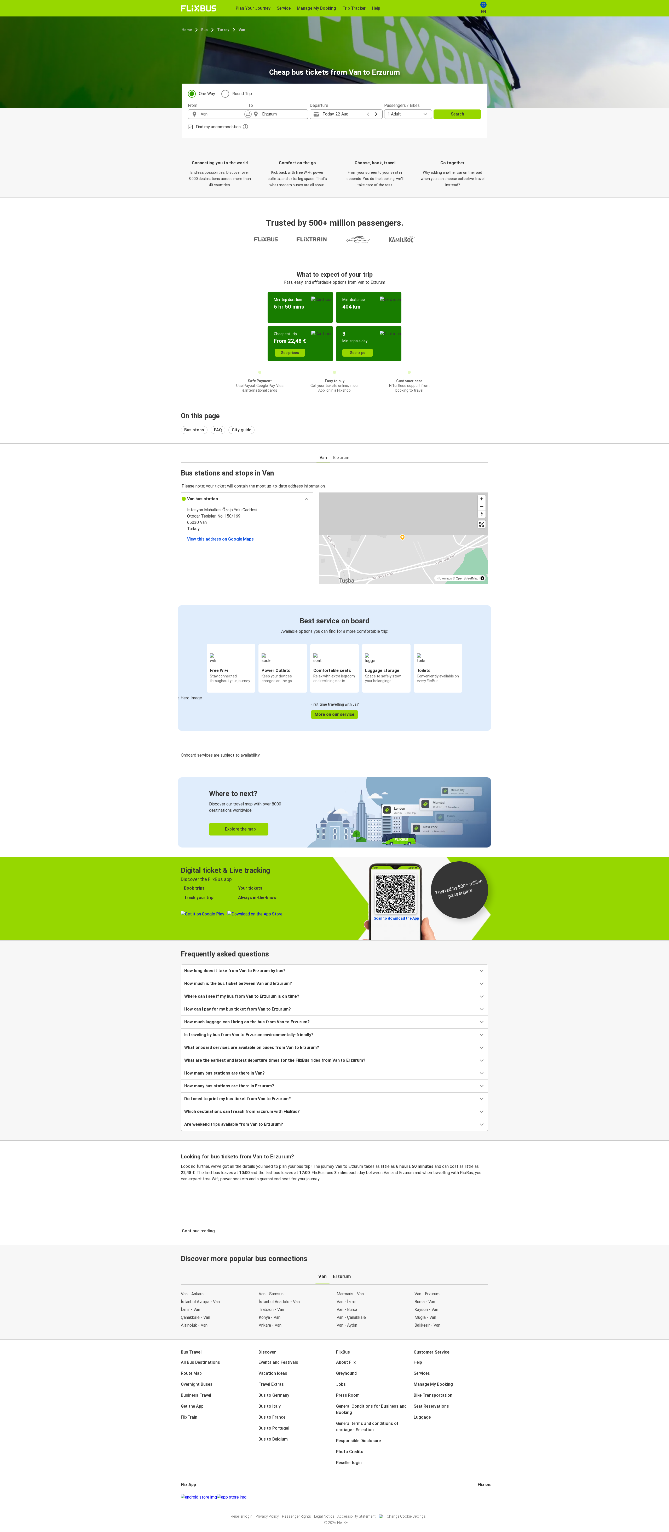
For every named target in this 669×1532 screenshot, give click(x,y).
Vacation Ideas (272, 1373)
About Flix (346, 1362)
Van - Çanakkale (351, 1317)
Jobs (341, 1384)
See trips (357, 353)
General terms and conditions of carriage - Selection (367, 1426)
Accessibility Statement (356, 1516)
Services (422, 1373)
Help (418, 1362)
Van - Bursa (347, 1309)
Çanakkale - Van (195, 1317)
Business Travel (196, 1395)
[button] (247, 499)
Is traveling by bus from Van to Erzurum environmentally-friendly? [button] (249, 1034)
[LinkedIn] (483, 1497)
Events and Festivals (278, 1362)
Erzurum (341, 457)
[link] (334, 812)
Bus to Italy (269, 1406)
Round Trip (242, 93)
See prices (290, 353)
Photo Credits (349, 1451)
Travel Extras (271, 1384)
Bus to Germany (273, 1395)
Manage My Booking (433, 1384)
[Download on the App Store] (231, 1497)
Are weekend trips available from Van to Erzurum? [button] (233, 1124)
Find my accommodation (218, 126)
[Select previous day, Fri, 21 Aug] (368, 114)
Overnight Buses (196, 1384)
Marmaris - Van (350, 1293)
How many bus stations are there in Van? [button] (224, 1073)
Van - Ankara (192, 1293)
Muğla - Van (425, 1317)
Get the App (192, 1406)
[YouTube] (481, 1497)
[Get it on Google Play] (199, 1497)
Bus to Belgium (273, 1439)
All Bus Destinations (200, 1362)
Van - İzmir (346, 1301)
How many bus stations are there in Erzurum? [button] (229, 1085)
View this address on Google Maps (220, 539)
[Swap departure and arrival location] (248, 114)
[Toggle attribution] (482, 578)
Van (242, 30)
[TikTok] (486, 1497)
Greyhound (346, 1373)
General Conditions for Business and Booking (371, 1409)
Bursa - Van (424, 1301)
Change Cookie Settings (406, 1516)
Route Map (191, 1373)
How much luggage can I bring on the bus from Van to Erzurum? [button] (247, 1021)
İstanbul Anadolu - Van (279, 1301)
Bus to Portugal (273, 1428)
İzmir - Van (190, 1309)
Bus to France (271, 1417)
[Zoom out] (482, 506)
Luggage (422, 1417)
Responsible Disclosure (358, 1440)
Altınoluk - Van (194, 1325)
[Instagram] (480, 1497)
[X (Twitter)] (485, 1497)
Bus (204, 30)
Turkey (223, 30)
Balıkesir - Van (427, 1325)
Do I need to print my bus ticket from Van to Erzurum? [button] (237, 1098)
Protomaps (444, 578)
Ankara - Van (270, 1325)
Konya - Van (269, 1317)
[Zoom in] (482, 499)
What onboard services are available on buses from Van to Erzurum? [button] (251, 1047)
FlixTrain (189, 1417)
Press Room (348, 1395)
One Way (207, 93)
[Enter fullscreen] (482, 524)
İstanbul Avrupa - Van (200, 1301)
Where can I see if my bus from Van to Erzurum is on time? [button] (241, 996)
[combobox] (223, 114)
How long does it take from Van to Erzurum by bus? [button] (235, 970)
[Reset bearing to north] (482, 514)
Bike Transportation (433, 1395)
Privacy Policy (267, 1516)
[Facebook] (478, 1497)
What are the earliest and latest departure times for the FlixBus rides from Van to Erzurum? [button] (274, 1060)
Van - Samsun (271, 1293)
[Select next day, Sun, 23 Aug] (376, 114)
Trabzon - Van (271, 1309)
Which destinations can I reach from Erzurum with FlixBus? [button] (242, 1111)
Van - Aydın (347, 1325)
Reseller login (349, 1462)
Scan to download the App (396, 918)
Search (457, 114)
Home (187, 30)
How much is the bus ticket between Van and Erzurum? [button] (238, 983)
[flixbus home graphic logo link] (198, 8)
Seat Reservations (431, 1406)
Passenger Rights (296, 1516)
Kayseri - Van (426, 1309)
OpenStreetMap (467, 578)
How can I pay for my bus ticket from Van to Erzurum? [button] (237, 1009)
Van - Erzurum (427, 1293)
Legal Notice (324, 1516)
